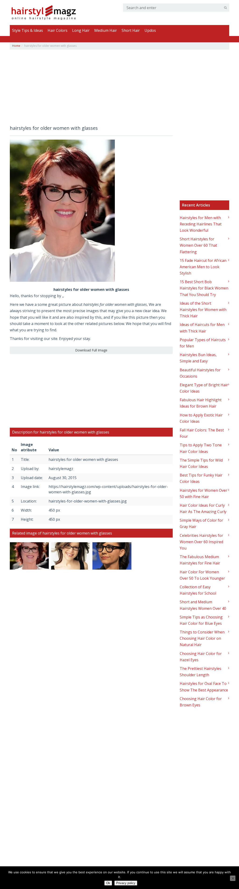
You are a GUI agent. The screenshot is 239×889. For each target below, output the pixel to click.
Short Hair (131, 30)
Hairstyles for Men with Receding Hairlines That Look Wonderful (200, 224)
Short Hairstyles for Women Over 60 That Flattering (198, 245)
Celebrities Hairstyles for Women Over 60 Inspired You (201, 542)
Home (16, 46)
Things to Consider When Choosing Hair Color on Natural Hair (202, 638)
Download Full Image (91, 350)
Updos (150, 30)
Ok (108, 883)
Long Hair (81, 30)
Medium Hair (105, 30)
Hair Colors (57, 30)
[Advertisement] (91, 89)
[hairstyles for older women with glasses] (62, 210)
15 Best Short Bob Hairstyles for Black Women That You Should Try (204, 288)
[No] (232, 878)
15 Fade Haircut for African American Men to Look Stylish (203, 267)
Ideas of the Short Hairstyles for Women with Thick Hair (203, 309)
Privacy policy (125, 883)
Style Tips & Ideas (27, 30)
